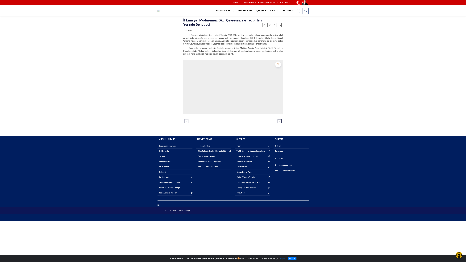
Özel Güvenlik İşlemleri (207, 156)
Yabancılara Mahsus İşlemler (209, 162)
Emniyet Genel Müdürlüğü (266, 2)
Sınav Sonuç (241, 193)
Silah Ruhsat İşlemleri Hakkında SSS (212, 151)
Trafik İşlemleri (204, 146)
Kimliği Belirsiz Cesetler (246, 188)
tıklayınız (282, 258)
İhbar (239, 146)
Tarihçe (162, 156)
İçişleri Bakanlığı (248, 2)
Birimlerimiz (164, 167)
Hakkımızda (164, 151)
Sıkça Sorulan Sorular (168, 193)
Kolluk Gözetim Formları (246, 177)
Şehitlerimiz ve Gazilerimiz (170, 182)
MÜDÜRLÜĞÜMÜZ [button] (224, 11)
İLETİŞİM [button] (287, 11)
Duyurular (279, 151)
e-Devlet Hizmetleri (244, 162)
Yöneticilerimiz (165, 162)
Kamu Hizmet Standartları (208, 167)
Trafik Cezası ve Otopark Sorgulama (251, 151)
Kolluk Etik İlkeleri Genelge (169, 188)
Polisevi (162, 172)
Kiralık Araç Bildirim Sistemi (248, 156)
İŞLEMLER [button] (261, 11)
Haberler (278, 146)
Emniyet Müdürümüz (167, 146)
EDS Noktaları (242, 167)
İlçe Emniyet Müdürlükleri (285, 171)
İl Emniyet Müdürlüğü (283, 165)
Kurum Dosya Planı (244, 172)
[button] (274, 25)
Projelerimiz (164, 177)
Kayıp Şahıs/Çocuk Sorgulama (249, 182)
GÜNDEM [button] (274, 11)
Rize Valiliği (284, 2)
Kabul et (292, 258)
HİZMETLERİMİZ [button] (244, 11)
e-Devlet (235, 2)
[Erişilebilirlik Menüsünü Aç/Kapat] (459, 255)
